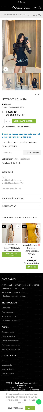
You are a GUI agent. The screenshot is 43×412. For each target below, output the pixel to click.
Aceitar (30, 408)
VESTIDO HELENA (32, 251)
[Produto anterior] (35, 94)
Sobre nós (6, 308)
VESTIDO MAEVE (11, 245)
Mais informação (15, 408)
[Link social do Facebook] (18, 2)
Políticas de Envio (9, 316)
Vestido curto (25, 159)
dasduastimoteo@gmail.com (14, 296)
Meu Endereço (8, 374)
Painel (4, 361)
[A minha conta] (35, 7)
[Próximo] (40, 94)
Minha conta (7, 365)
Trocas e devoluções (10, 341)
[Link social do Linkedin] (14, 163)
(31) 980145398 (18, 292)
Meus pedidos (7, 369)
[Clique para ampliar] (5, 69)
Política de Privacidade (11, 321)
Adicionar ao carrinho (23, 121)
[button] (11, 254)
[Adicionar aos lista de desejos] (18, 226)
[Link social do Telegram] (19, 163)
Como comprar (8, 332)
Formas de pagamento (11, 345)
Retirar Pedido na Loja (11, 349)
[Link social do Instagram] (21, 2)
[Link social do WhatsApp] (24, 2)
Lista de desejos (8, 336)
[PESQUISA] (27, 14)
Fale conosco (7, 312)
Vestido (15, 159)
